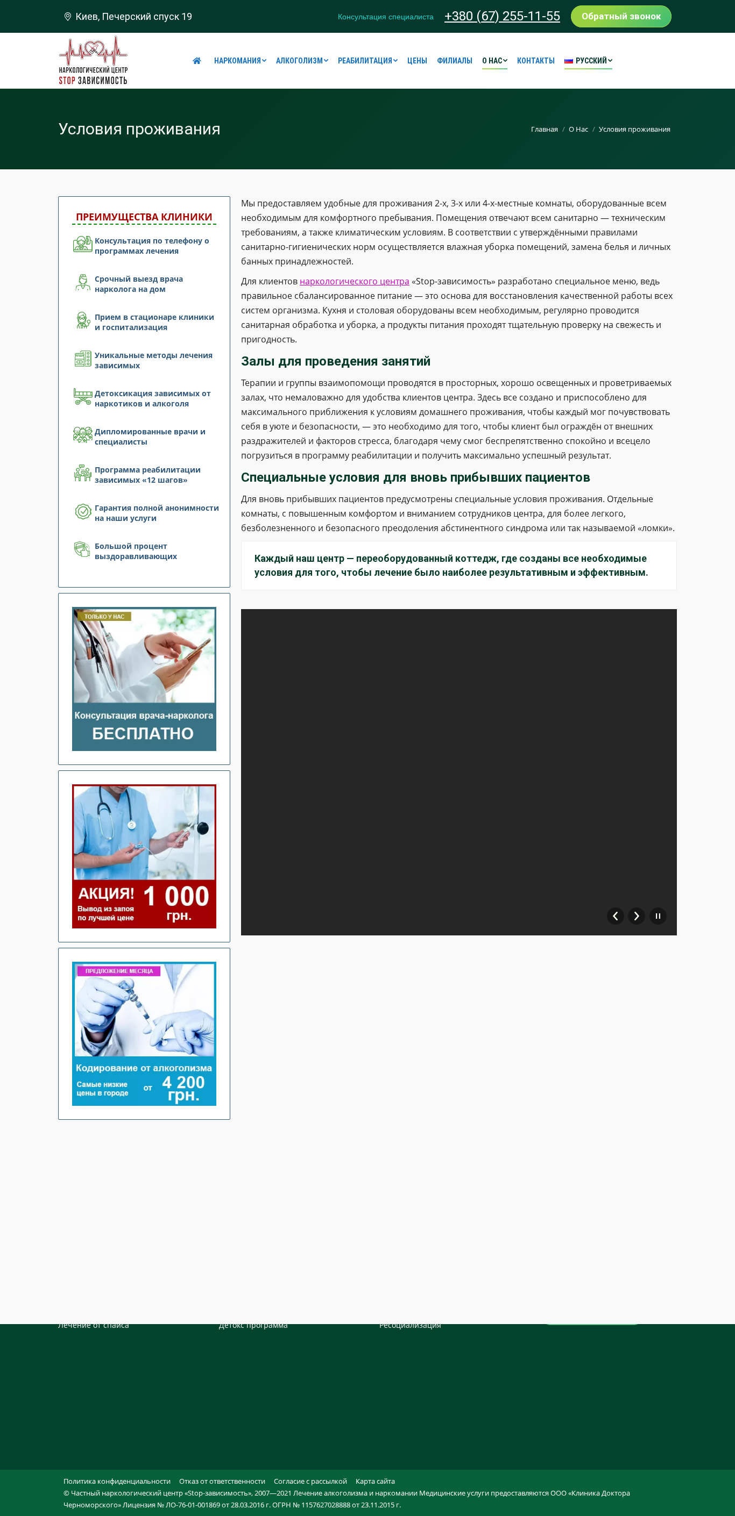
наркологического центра (354, 281)
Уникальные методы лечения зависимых (154, 360)
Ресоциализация (410, 1325)
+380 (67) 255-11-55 (502, 16)
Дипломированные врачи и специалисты (150, 436)
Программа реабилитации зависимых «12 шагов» (148, 474)
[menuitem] (198, 60)
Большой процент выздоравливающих (136, 551)
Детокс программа (253, 1325)
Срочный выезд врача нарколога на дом (139, 284)
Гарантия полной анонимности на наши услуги (157, 513)
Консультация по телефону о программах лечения (152, 245)
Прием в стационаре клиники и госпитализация (154, 322)
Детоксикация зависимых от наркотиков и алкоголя (153, 398)
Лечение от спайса (93, 1325)
